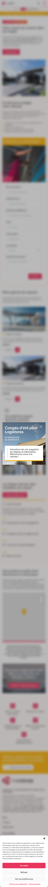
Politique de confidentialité (18, 884)
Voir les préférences (24, 879)
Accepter (24, 865)
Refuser (24, 872)
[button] (44, 838)
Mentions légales (34, 884)
